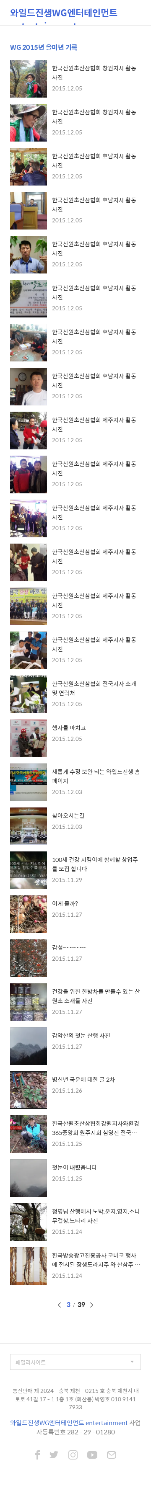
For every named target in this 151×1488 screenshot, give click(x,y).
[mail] (111, 1455)
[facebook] (37, 1455)
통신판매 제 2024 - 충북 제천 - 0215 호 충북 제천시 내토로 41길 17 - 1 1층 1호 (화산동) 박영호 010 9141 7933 (76, 1398)
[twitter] (54, 1455)
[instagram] (73, 1455)
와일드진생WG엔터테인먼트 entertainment (63, 15)
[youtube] (92, 1455)
